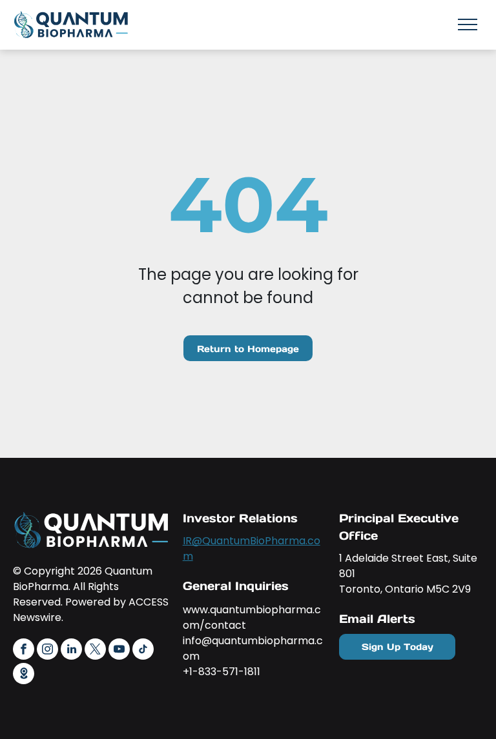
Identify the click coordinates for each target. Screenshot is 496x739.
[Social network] (23, 675)
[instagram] (47, 650)
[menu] (467, 24)
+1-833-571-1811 (221, 671)
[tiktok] (143, 650)
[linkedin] (71, 650)
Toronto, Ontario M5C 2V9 (405, 589)
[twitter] (95, 650)
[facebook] (23, 650)
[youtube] (119, 650)
